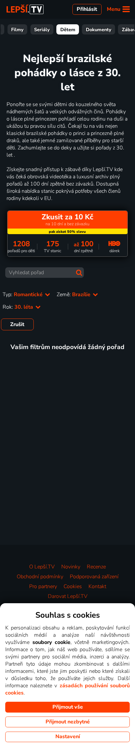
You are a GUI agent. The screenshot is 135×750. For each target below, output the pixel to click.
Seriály (42, 29)
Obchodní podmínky (40, 576)
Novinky (70, 566)
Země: (74, 294)
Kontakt (97, 586)
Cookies (73, 586)
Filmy (17, 29)
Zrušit (17, 324)
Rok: (18, 307)
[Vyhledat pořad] (79, 272)
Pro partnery (43, 586)
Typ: (23, 294)
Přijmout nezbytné (68, 721)
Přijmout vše (67, 707)
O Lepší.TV (42, 566)
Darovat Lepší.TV (67, 596)
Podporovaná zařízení (94, 576)
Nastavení (67, 736)
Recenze (96, 566)
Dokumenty (98, 29)
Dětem (67, 29)
